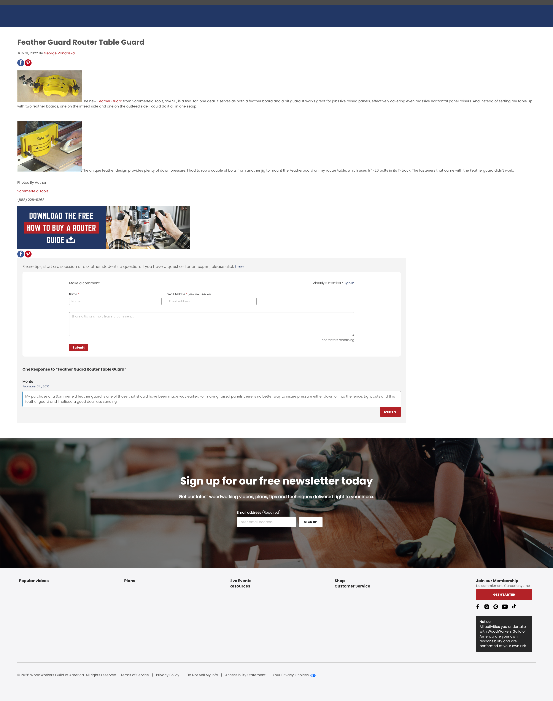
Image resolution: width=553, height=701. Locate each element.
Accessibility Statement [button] (245, 675)
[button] (20, 62)
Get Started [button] (504, 594)
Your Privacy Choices (291, 675)
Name (74, 294)
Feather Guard (109, 101)
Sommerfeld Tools (32, 191)
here (239, 266)
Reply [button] (390, 412)
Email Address (189, 294)
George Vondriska (59, 53)
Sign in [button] (349, 283)
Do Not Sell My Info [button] (202, 675)
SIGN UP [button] (310, 522)
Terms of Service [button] (135, 675)
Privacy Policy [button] (167, 675)
